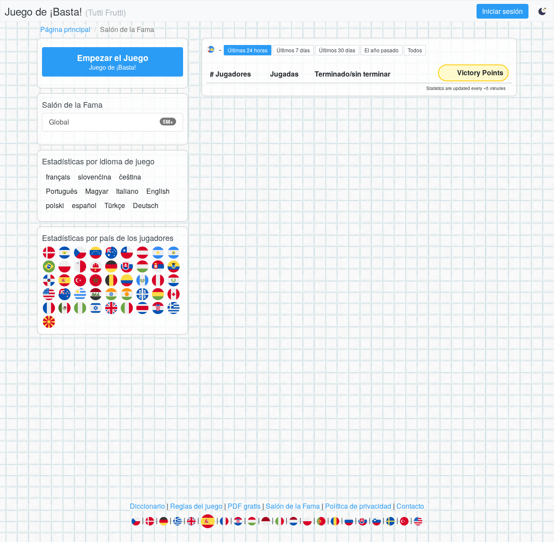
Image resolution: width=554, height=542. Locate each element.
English (158, 191)
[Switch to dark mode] (543, 11)
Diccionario (147, 506)
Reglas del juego (196, 506)
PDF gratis (244, 506)
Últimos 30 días (337, 50)
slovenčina (94, 177)
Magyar (96, 191)
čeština (130, 177)
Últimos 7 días (293, 50)
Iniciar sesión (502, 11)
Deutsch (145, 205)
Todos (415, 50)
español (84, 205)
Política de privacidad (358, 506)
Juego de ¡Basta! (65, 11)
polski (55, 205)
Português (61, 191)
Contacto (410, 506)
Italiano (127, 191)
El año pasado (381, 50)
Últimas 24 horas (247, 50)
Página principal (65, 29)
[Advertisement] (277, 420)
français (58, 177)
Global (111, 122)
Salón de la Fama (293, 506)
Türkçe (114, 205)
